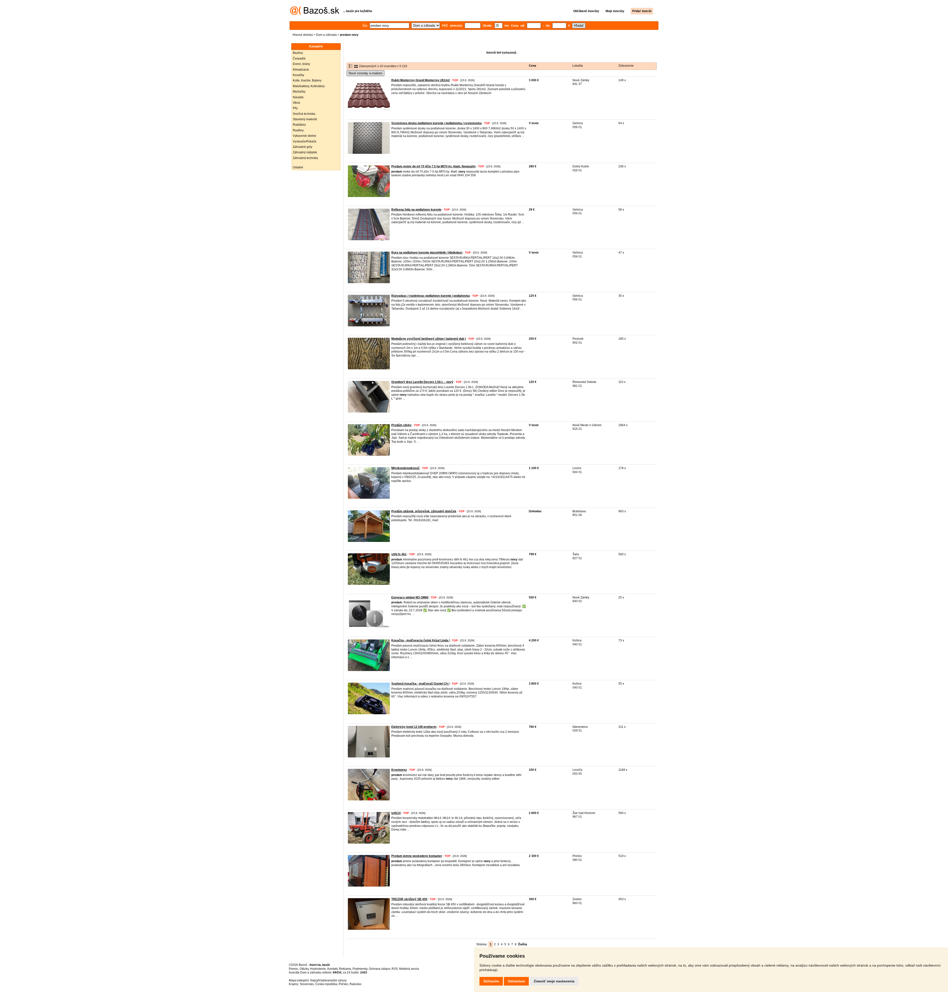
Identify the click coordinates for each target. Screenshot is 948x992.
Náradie (298, 97)
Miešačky (299, 91)
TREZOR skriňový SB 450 (409, 899)
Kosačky (298, 75)
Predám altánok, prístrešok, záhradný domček (423, 511)
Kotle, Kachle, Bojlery (307, 80)
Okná (296, 102)
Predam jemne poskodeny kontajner (416, 856)
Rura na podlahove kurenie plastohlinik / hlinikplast (426, 252)
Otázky (304, 969)
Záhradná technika (305, 158)
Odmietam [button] (516, 981)
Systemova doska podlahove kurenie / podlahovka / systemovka (436, 123)
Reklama (345, 969)
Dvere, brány (301, 64)
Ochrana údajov (379, 969)
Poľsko (343, 984)
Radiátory (299, 124)
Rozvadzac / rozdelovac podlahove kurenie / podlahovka (430, 296)
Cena (532, 65)
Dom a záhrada (326, 35)
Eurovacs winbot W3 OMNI (409, 597)
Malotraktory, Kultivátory (309, 86)
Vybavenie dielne (304, 136)
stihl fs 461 (399, 554)
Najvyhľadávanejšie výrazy (328, 980)
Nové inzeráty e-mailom (365, 73)
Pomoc (293, 969)
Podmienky (360, 969)
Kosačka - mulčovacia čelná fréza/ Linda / (420, 640)
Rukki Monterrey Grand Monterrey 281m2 (420, 80)
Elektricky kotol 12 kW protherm (413, 727)
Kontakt (332, 969)
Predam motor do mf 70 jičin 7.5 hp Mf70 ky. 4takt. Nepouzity (433, 166)
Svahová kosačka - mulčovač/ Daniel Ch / (420, 683)
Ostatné (298, 167)
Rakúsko (355, 984)
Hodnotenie (318, 969)
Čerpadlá (299, 58)
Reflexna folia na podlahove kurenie (416, 209)
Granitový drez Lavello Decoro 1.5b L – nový (422, 382)
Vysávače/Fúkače (304, 141)
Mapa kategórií (299, 980)
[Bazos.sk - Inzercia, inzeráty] (314, 14)
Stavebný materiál (305, 119)
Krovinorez (399, 770)
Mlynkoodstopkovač (405, 468)
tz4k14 (396, 813)
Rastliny (298, 130)
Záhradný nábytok (305, 152)
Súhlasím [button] (491, 981)
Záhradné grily (302, 147)
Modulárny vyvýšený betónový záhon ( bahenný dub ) (428, 338)
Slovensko (307, 984)
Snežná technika (304, 114)
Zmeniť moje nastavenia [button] (554, 981)
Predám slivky (401, 425)
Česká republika (326, 984)
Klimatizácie (301, 69)
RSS (395, 969)
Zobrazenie (626, 65)
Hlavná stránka (303, 35)
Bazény (298, 53)
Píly (295, 108)
